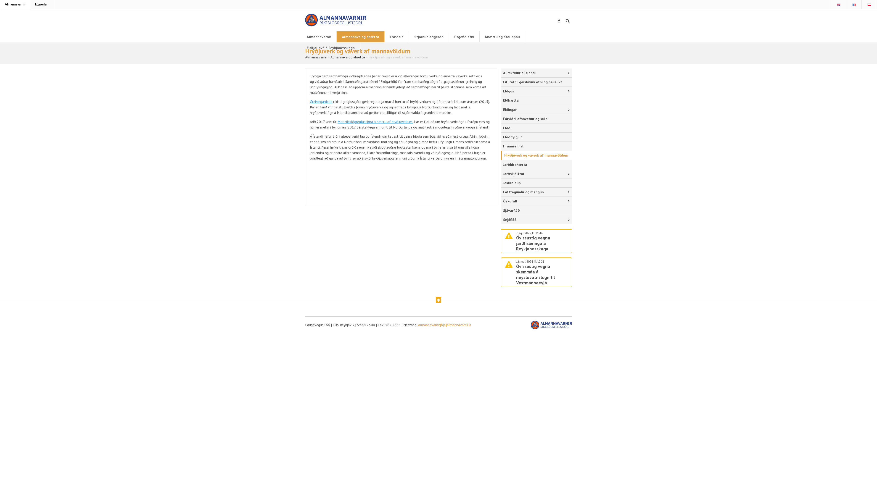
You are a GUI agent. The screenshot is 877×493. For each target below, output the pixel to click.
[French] (853, 5)
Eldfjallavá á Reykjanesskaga (331, 47)
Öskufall (510, 201)
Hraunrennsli (513, 146)
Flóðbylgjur (512, 137)
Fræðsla (397, 36)
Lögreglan (41, 4)
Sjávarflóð (511, 210)
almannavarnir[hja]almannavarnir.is (444, 325)
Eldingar (510, 109)
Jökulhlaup (512, 183)
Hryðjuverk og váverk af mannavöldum (536, 155)
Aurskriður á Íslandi (519, 73)
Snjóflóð (510, 219)
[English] (838, 5)
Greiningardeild (321, 101)
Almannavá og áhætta (360, 36)
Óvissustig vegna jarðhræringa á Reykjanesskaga (533, 243)
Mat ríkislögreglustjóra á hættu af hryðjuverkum (375, 121)
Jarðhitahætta (515, 164)
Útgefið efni (464, 36)
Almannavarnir (15, 4)
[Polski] (869, 5)
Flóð (506, 128)
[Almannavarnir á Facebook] (558, 21)
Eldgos (508, 91)
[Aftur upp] (438, 300)
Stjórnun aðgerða (429, 36)
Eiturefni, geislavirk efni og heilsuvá (533, 82)
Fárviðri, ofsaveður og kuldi (525, 118)
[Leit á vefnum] (567, 21)
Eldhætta (511, 100)
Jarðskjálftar (513, 173)
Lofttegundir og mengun (523, 192)
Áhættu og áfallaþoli (502, 36)
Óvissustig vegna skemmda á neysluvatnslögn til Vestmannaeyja (535, 274)
